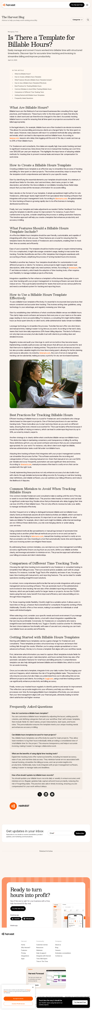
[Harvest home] (9, 5)
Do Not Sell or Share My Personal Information (50, 996)
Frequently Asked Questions (24, 98)
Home (23, 945)
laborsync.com (61, 198)
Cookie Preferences (18, 1003)
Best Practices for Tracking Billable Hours (28, 86)
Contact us (58, 956)
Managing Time (13, 31)
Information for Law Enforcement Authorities (77, 996)
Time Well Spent (41, 959)
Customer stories (42, 945)
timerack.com (44, 353)
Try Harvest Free (80, 1002)
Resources (39, 947)
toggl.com (49, 679)
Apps (22, 959)
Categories (76, 20)
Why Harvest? (25, 947)
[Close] (33, 987)
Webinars (39, 950)
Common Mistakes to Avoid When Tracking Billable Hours (33, 89)
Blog (56, 947)
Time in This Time (42, 961)
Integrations (25, 956)
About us (58, 945)
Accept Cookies (18, 998)
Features (24, 950)
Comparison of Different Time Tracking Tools (29, 92)
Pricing (23, 953)
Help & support (41, 953)
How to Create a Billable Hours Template (28, 77)
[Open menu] (87, 5)
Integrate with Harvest (43, 956)
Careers (57, 950)
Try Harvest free (77, 5)
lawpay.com (14, 138)
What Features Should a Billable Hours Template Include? (33, 80)
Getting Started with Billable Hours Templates (29, 95)
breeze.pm (73, 268)
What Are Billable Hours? (23, 74)
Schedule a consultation (63, 953)
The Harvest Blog (13, 17)
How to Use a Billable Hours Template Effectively (30, 83)
